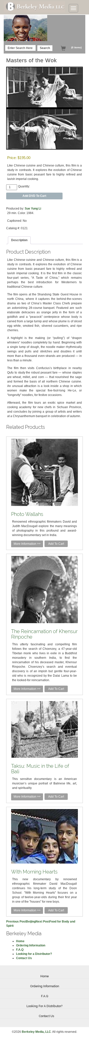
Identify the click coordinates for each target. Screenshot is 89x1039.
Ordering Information (30, 945)
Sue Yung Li (33, 208)
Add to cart (56, 544)
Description (19, 240)
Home (20, 941)
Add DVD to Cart (34, 196)
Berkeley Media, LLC (36, 1032)
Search (45, 48)
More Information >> (27, 544)
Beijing (21, 921)
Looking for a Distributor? (34, 954)
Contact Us (24, 958)
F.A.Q (19, 949)
